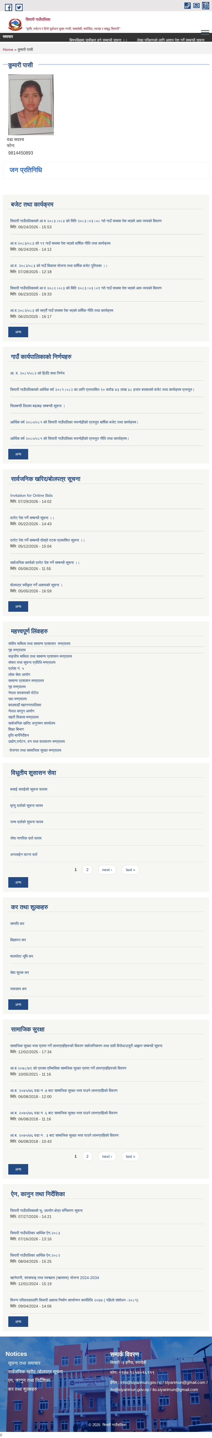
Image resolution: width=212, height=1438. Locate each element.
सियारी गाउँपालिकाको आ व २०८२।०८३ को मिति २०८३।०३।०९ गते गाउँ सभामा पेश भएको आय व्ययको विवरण (86, 288)
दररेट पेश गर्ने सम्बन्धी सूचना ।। (32, 518)
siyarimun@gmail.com (185, 1382)
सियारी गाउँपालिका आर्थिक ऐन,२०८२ (35, 1255)
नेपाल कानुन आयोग (21, 711)
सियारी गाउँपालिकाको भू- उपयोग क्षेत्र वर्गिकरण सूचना (46, 1210)
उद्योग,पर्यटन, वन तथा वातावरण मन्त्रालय (36, 741)
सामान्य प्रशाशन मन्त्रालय (26, 680)
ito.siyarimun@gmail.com (175, 1389)
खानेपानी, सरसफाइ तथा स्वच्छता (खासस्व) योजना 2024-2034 (54, 1277)
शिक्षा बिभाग (16, 729)
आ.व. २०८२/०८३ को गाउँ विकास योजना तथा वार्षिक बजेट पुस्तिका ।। (59, 265)
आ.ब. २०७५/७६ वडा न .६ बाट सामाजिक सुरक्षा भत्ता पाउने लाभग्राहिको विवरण (64, 1113)
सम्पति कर (17, 923)
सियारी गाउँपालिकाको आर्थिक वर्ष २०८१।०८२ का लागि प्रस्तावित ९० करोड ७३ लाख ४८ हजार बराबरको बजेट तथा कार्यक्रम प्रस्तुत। (102, 389)
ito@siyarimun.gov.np (129, 1389)
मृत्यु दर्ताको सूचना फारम (26, 805)
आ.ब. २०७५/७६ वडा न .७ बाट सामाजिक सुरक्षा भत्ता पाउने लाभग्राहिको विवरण (64, 1090)
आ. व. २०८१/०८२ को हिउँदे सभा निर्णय (37, 373)
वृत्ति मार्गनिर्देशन (18, 735)
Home (8, 49)
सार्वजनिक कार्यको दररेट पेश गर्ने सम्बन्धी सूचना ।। (45, 562)
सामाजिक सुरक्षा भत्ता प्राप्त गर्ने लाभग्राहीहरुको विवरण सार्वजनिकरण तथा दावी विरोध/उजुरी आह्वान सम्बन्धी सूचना (86, 1046)
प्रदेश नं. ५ (16, 668)
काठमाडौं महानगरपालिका (24, 705)
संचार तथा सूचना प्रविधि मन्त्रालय (31, 662)
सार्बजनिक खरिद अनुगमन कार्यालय (31, 723)
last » (130, 869)
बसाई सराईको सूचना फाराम (28, 789)
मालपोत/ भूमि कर (21, 956)
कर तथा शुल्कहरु (22, 1389)
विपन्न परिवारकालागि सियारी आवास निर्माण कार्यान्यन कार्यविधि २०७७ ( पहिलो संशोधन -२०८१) (74, 1300)
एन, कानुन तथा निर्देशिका (29, 1380)
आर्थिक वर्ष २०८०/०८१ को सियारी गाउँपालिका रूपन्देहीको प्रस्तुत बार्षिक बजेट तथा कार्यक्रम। (74, 422)
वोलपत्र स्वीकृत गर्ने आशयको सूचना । (36, 585)
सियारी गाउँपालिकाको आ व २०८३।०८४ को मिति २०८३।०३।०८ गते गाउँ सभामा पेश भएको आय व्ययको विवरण (86, 221)
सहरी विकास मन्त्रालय (23, 717)
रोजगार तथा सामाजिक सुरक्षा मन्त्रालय (34, 750)
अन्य (18, 332)
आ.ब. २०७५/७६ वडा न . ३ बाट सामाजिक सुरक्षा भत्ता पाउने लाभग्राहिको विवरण (64, 1135)
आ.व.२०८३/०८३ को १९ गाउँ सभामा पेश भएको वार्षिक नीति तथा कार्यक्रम (60, 243)
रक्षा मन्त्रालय (17, 699)
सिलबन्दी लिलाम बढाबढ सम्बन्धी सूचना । (37, 406)
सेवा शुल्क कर (19, 972)
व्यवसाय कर (18, 989)
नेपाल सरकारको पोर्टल (23, 693)
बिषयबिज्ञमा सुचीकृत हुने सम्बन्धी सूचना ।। (90, 40)
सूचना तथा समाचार (24, 1363)
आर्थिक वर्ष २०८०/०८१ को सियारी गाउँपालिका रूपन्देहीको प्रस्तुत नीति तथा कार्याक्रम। (69, 438)
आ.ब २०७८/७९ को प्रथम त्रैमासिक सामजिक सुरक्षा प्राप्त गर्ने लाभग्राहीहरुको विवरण (68, 1068)
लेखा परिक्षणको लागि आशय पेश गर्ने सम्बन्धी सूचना (162, 40)
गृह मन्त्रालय (17, 650)
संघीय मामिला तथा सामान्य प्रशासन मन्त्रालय (39, 643)
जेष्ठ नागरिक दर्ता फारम (25, 838)
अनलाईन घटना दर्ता (23, 854)
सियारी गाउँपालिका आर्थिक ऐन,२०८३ (35, 1233)
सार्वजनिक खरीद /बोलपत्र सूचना (35, 1371)
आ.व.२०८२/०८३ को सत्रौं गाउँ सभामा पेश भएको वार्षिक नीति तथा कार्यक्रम (61, 310)
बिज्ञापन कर (18, 940)
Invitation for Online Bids (31, 495)
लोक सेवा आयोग (19, 674)
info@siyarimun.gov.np (140, 1382)
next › (107, 869)
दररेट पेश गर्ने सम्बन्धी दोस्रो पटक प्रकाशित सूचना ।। (47, 540)
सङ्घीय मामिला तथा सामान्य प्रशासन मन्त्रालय (40, 656)
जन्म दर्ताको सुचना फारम (26, 822)
